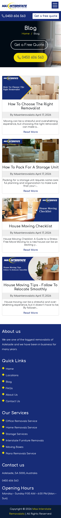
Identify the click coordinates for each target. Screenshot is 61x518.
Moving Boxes (14, 447)
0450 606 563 (15, 16)
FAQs (9, 388)
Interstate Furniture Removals (25, 440)
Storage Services (17, 434)
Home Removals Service (21, 427)
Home (26, 33)
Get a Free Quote (29, 45)
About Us (12, 394)
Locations (12, 375)
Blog (9, 381)
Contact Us (13, 401)
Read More (30, 132)
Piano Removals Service (21, 453)
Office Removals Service (21, 421)
